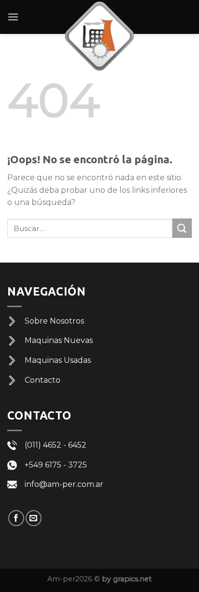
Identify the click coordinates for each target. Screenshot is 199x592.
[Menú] (13, 17)
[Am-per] (99, 36)
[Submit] (182, 227)
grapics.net (132, 579)
